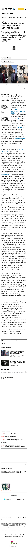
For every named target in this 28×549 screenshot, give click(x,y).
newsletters (4, 464)
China (25, 17)
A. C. (22, 355)
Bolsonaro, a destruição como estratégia (14, 433)
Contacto (4, 534)
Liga (15, 109)
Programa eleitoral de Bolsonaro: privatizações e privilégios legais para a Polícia (13, 445)
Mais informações (4, 378)
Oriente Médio (20, 17)
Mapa (14, 536)
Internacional (7, 14)
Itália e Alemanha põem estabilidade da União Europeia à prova (17, 352)
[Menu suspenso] (2, 9)
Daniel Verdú (14, 52)
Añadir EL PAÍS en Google (8, 61)
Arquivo (3, 480)
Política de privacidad (8, 536)
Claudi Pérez (12, 355)
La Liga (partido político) (17, 372)
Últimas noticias (5, 431)
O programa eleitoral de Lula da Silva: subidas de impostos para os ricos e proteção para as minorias (13, 441)
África (10, 17)
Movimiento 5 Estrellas (6, 372)
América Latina (5, 17)
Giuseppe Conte (20, 138)
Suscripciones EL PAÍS (19, 536)
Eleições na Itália (5, 21)
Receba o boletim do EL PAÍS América (11, 340)
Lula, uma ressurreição (10, 436)
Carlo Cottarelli (6, 175)
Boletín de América (6, 468)
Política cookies (22, 534)
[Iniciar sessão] (25, 9)
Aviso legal (17, 534)
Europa (14, 17)
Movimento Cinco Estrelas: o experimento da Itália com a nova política (18, 362)
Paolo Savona (20, 127)
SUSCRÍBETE (20, 9)
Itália (20, 118)
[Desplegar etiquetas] (26, 372)
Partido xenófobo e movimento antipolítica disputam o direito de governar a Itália (4, 108)
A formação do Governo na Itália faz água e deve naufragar (5, 98)
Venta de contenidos (10, 534)
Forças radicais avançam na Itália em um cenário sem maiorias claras (5, 118)
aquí (22, 381)
